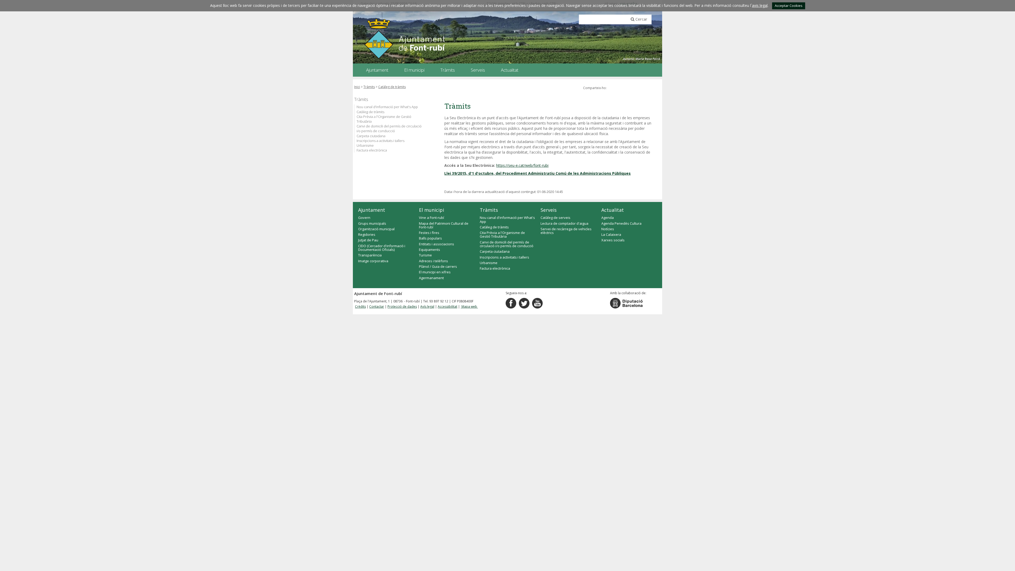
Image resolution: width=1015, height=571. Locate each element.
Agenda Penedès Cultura (621, 223)
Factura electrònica (372, 150)
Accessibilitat (447, 306)
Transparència (370, 255)
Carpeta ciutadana (371, 135)
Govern (364, 217)
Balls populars (430, 238)
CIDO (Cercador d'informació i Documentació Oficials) (381, 247)
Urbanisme (365, 145)
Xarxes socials (613, 240)
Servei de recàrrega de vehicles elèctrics (566, 231)
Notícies (607, 229)
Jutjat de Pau (368, 240)
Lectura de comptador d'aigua (564, 223)
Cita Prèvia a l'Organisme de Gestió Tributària (384, 119)
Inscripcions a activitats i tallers (380, 140)
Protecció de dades (402, 306)
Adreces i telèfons (433, 261)
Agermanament (431, 277)
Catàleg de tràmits (392, 87)
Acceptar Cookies (788, 5)
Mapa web (469, 306)
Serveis (549, 210)
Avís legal (427, 306)
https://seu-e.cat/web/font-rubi (522, 165)
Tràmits (369, 87)
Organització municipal (376, 229)
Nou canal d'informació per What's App (387, 106)
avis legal (760, 5)
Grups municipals (372, 223)
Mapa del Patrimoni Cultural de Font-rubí (443, 225)
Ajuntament (371, 210)
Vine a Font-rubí (431, 217)
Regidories (366, 234)
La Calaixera (611, 234)
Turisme (425, 255)
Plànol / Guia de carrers (438, 266)
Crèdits (360, 306)
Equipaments (429, 249)
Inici (357, 87)
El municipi (431, 210)
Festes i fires (429, 232)
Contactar (376, 306)
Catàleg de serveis (555, 217)
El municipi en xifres (435, 272)
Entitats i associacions (436, 244)
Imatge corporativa (373, 261)
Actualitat (612, 210)
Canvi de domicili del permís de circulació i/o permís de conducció (389, 128)
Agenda (607, 217)
